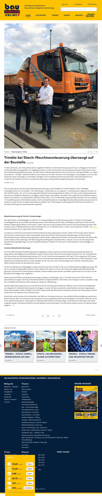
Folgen (29, 464)
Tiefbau (94, 227)
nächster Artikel (90, 315)
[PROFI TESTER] (89, 15)
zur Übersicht (10, 315)
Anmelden (28, 488)
